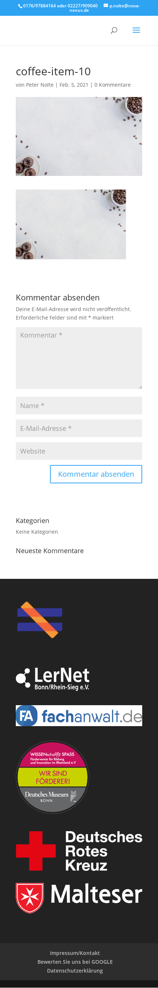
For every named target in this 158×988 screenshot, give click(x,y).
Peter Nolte (40, 84)
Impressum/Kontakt (75, 952)
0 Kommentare (112, 84)
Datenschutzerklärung (75, 970)
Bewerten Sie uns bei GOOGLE (75, 961)
